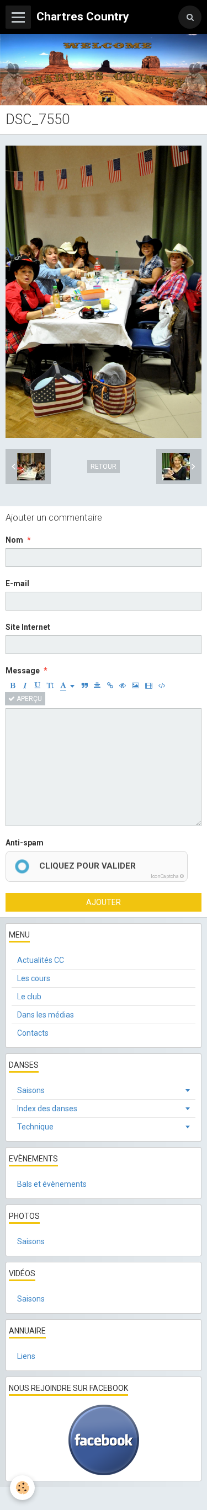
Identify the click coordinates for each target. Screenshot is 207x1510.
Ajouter (103, 902)
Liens (26, 1356)
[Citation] (84, 685)
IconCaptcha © (167, 876)
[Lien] (109, 685)
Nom (14, 540)
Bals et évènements (52, 1184)
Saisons (31, 1090)
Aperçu (28, 699)
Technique (35, 1126)
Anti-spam (25, 842)
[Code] (162, 685)
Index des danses (47, 1108)
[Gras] (12, 685)
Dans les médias (45, 1014)
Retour (103, 466)
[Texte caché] (122, 685)
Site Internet (28, 627)
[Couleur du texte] (67, 685)
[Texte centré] (97, 685)
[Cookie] (22, 1487)
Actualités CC (40, 960)
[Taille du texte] (50, 685)
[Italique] (24, 685)
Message (23, 670)
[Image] (135, 685)
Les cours (33, 978)
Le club (29, 996)
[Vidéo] (149, 685)
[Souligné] (37, 685)
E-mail (17, 583)
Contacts (33, 1033)
